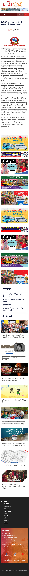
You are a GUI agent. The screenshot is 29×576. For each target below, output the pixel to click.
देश (4, 526)
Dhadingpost (16, 29)
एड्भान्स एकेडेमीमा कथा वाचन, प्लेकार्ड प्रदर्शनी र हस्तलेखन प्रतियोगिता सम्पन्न (13, 423)
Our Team (21, 559)
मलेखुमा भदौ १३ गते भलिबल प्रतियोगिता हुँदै (14, 401)
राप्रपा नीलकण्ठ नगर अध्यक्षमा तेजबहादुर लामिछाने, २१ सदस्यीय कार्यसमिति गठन (14, 336)
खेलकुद (5, 508)
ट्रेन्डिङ (22, 14)
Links (16, 559)
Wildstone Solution (20, 572)
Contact (13, 559)
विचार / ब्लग (6, 517)
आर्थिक (5, 522)
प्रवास (5, 519)
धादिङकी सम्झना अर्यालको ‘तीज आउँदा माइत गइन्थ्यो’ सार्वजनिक (13, 379)
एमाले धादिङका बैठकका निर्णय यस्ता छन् (14, 465)
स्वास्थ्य (5, 513)
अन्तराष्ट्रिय (6, 515)
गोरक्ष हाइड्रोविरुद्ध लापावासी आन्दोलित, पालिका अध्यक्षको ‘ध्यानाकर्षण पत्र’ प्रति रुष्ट (14, 444)
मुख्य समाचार (6, 503)
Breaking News (7, 507)
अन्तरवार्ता (6, 524)
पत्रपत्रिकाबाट (6, 510)
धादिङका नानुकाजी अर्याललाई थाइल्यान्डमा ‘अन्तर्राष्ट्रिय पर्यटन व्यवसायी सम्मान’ (13, 486)
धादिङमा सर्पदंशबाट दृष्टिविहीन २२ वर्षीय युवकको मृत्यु (13, 358)
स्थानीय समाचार (7, 505)
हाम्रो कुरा (8, 559)
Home (4, 559)
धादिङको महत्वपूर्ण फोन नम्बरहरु (9, 561)
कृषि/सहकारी (7, 521)
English (26, 14)
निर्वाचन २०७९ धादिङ (21, 561)
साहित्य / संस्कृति (7, 512)
